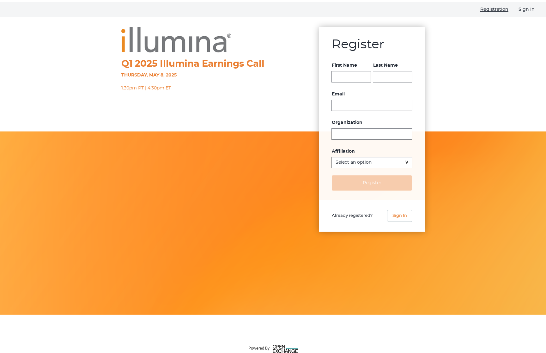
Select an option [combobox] (354, 162)
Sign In (399, 216)
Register (372, 183)
